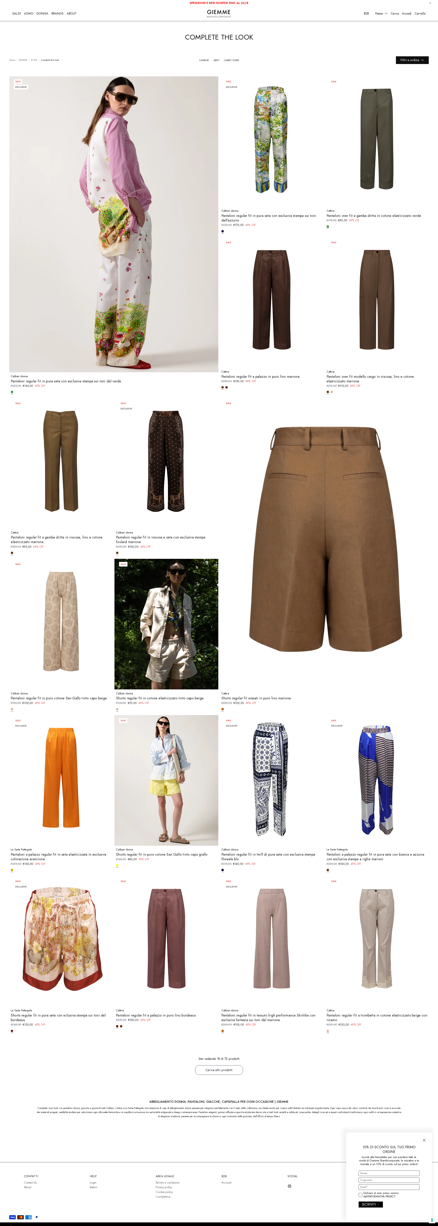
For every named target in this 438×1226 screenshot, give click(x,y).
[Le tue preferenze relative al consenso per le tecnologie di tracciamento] (432, 1220)
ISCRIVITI (369, 1204)
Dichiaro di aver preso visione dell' (381, 1194)
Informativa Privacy (382, 1196)
